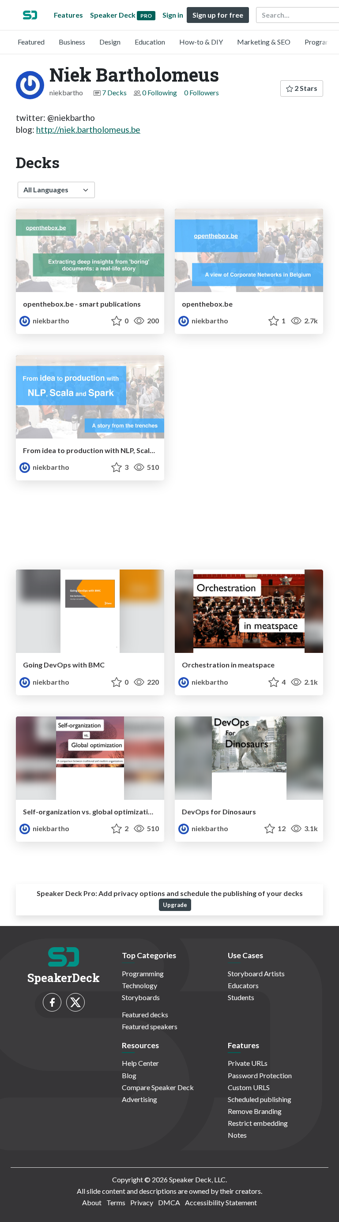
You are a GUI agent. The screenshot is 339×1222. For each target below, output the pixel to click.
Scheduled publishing (259, 1099)
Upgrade (175, 904)
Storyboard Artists (256, 973)
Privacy (141, 1202)
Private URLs (247, 1063)
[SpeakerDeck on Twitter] (75, 1002)
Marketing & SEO (263, 41)
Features (68, 15)
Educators (243, 985)
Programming (143, 973)
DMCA (169, 1202)
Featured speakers (149, 1026)
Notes (237, 1135)
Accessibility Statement (221, 1202)
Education (150, 41)
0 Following (159, 92)
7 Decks (114, 92)
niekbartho (50, 320)
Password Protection (260, 1075)
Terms (115, 1202)
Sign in (172, 15)
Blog (129, 1075)
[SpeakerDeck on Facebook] (52, 1002)
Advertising (139, 1099)
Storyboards (141, 997)
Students (241, 997)
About (92, 1202)
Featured (31, 41)
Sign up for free (217, 15)
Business (72, 41)
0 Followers (201, 92)
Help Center (140, 1063)
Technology (139, 985)
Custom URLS (249, 1087)
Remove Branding (255, 1111)
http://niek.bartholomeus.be (88, 129)
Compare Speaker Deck (158, 1087)
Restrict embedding (258, 1123)
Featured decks (145, 1014)
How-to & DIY (201, 41)
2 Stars (305, 88)
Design (110, 41)
